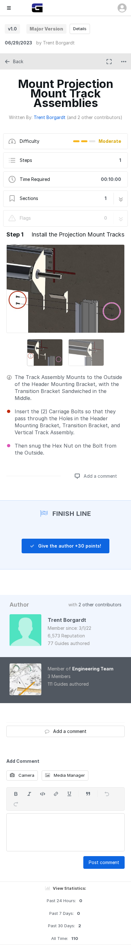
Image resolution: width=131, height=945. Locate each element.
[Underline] (69, 794)
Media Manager (68, 775)
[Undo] (106, 794)
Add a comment (99, 476)
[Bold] (16, 794)
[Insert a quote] (88, 794)
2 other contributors (100, 604)
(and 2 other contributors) (94, 117)
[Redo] (16, 804)
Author (19, 604)
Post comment (104, 862)
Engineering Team (93, 668)
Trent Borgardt (59, 42)
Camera (25, 775)
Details (79, 28)
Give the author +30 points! (69, 546)
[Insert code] (42, 794)
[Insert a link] (56, 794)
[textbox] (65, 832)
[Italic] (29, 794)
